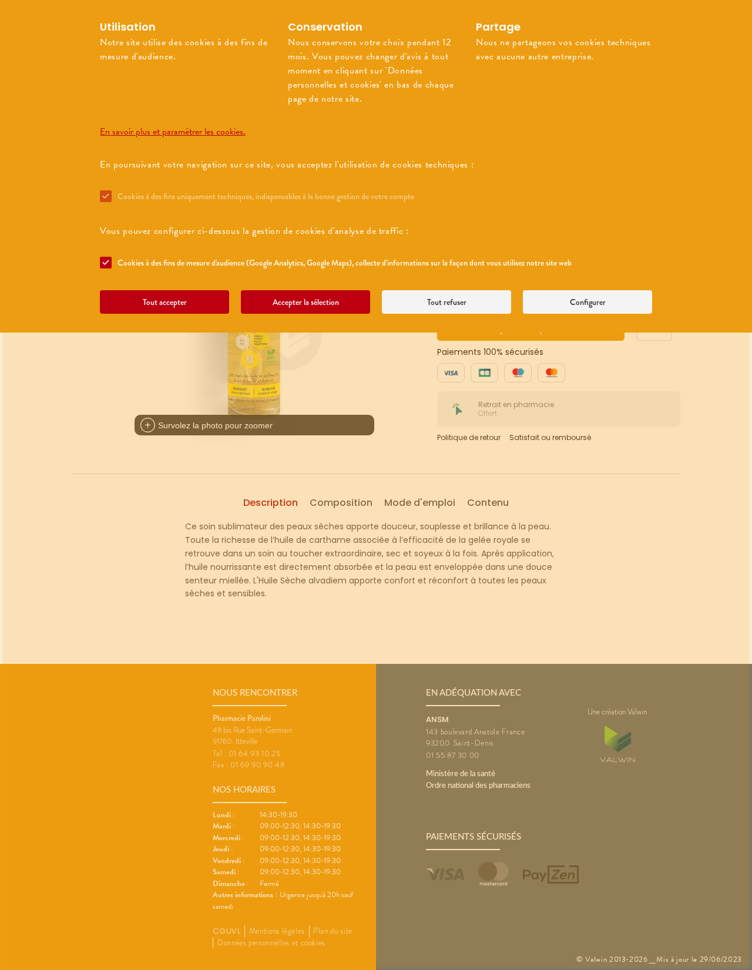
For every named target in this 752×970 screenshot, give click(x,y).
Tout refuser (446, 302)
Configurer (588, 302)
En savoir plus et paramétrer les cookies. (173, 132)
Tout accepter (165, 302)
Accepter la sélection (306, 302)
